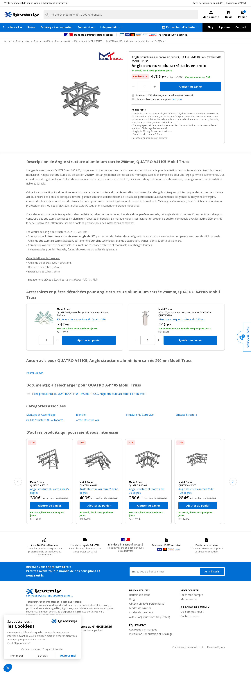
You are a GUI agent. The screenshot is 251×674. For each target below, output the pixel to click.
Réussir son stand (139, 595)
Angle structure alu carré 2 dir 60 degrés (99, 490)
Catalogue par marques (143, 629)
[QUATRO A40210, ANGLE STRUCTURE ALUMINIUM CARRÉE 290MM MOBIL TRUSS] (49, 459)
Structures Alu (12, 27)
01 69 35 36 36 (102, 627)
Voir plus (177, 99)
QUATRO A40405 (138, 485)
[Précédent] (18, 481)
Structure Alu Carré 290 (66, 41)
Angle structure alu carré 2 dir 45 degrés (49, 490)
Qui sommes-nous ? (192, 611)
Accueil (8, 41)
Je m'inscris (212, 571)
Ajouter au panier (190, 86)
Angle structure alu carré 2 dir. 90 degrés (146, 490)
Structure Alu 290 (42, 41)
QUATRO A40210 (39, 485)
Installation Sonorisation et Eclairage (151, 634)
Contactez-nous (189, 616)
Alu (83, 41)
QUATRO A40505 (187, 485)
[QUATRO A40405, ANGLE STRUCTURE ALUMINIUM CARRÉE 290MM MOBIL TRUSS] (148, 459)
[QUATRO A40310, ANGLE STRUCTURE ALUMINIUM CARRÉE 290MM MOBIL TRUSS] (99, 459)
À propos (224, 27)
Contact (240, 27)
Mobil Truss (37, 482)
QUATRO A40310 (88, 485)
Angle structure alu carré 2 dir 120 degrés (195, 490)
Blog (210, 27)
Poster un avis (34, 373)
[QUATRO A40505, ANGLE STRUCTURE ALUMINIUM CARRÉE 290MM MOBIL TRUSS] (197, 459)
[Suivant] (233, 481)
